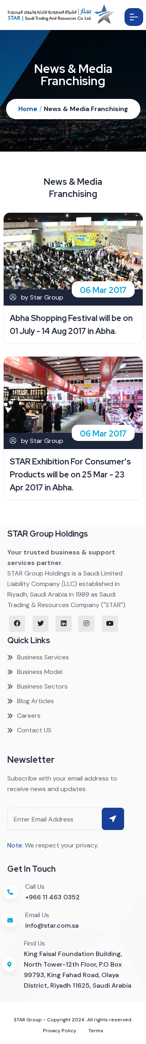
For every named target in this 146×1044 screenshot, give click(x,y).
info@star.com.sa (52, 925)
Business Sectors (42, 686)
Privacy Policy (59, 1030)
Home (27, 109)
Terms (95, 1030)
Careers (29, 715)
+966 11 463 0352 (52, 897)
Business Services (43, 657)
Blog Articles (35, 701)
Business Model (39, 671)
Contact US (34, 730)
